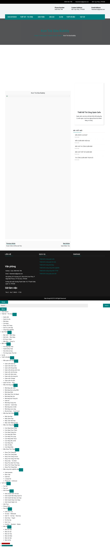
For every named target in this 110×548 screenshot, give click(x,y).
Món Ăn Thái (8, 534)
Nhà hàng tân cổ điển (10, 407)
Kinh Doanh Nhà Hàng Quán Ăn (13, 496)
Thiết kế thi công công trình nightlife (49, 268)
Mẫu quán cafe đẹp (8, 360)
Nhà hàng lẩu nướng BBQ (12, 390)
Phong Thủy (6, 506)
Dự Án (61, 17)
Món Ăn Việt (8, 529)
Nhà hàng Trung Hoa (10, 402)
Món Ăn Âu (8, 540)
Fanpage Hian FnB (8, 545)
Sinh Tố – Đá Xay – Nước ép (13, 516)
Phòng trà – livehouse (11, 481)
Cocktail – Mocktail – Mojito (13, 524)
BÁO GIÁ (51, 17)
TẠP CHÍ (82, 17)
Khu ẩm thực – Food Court (12, 411)
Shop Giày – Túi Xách (11, 461)
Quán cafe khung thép (11, 368)
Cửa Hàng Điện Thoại (11, 438)
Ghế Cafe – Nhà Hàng (9, 337)
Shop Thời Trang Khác (11, 467)
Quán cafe (6, 317)
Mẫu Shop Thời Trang (9, 449)
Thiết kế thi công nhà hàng (47, 265)
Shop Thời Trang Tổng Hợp (12, 465)
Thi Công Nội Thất (8, 346)
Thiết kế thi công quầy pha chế (48, 273)
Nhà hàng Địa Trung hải (11, 398)
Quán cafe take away (10, 374)
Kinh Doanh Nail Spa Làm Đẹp (13, 498)
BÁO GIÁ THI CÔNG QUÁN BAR (83, 146)
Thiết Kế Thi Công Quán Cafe (89, 112)
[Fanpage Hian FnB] (2, 545)
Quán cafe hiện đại (10, 363)
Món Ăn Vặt (8, 531)
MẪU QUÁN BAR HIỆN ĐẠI (82, 140)
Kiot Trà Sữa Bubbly (38, 93)
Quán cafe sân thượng (11, 372)
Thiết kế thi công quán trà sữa (48, 262)
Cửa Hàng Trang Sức (10, 432)
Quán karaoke (8, 472)
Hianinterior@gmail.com (82, 2)
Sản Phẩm (41, 17)
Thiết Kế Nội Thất (8, 349)
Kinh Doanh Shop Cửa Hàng (12, 500)
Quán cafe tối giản (10, 380)
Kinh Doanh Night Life (11, 502)
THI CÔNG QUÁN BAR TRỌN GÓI (84, 157)
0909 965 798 (68, 2)
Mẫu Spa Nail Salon (8, 413)
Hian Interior (12, 17)
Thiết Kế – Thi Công (26, 17)
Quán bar (7, 476)
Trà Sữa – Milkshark (10, 513)
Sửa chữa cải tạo (8, 351)
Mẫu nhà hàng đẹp (8, 385)
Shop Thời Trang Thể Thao (12, 458)
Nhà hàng (5, 321)
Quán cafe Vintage (10, 378)
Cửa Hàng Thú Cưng (10, 436)
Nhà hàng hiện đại (10, 396)
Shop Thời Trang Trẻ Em (11, 456)
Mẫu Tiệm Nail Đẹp (10, 420)
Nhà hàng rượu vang (10, 409)
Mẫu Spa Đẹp (8, 416)
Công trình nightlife (8, 329)
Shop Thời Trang (7, 325)
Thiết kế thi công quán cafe (47, 259)
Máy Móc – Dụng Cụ (9, 341)
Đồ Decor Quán (7, 339)
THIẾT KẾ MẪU (71, 17)
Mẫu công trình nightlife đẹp (11, 469)
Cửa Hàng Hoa (9, 443)
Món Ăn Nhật (8, 536)
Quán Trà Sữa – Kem (9, 382)
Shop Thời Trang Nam (11, 454)
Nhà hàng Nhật (9, 392)
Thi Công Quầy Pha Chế (9, 353)
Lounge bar (8, 479)
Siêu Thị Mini (8, 445)
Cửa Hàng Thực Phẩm (11, 430)
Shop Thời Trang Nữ (10, 452)
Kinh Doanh (6, 490)
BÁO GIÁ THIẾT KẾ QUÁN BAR (83, 152)
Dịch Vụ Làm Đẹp (8, 327)
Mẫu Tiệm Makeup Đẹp (11, 423)
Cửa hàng (5, 323)
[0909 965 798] (2, 543)
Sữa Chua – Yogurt (10, 518)
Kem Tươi (7, 522)
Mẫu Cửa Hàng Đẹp (8, 425)
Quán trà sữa (6, 319)
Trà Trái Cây (8, 520)
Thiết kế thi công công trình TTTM (49, 270)
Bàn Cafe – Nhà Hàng (9, 335)
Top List (5, 488)
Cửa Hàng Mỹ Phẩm (10, 434)
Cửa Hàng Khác (9, 447)
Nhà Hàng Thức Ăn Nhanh (12, 394)
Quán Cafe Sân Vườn (10, 366)
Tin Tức (5, 486)
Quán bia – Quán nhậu (11, 405)
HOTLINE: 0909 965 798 (82, 71)
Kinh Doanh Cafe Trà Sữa (12, 493)
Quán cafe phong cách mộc (12, 370)
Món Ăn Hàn (8, 538)
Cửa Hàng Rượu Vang (11, 428)
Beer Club (7, 474)
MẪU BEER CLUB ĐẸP (81, 135)
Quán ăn (7, 400)
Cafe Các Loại (9, 511)
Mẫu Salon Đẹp (9, 418)
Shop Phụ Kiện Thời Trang (12, 463)
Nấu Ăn (5, 526)
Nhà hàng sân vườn (10, 388)
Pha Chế (5, 508)
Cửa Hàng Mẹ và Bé (10, 441)
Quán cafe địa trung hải (11, 376)
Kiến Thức (6, 504)
